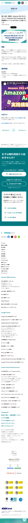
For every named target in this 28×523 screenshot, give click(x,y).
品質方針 (9, 435)
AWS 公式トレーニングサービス (8, 307)
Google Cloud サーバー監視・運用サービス (11, 319)
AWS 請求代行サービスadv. (6, 284)
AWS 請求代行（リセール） (7, 281)
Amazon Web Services (8, 277)
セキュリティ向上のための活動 (7, 429)
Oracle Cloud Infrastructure (10, 367)
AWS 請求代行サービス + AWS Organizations (10, 286)
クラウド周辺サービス (7, 420)
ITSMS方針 (3, 435)
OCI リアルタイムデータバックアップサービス (12, 394)
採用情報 (3, 255)
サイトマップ (4, 273)
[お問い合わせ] (19, 2)
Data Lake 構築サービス (7, 352)
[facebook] (8, 237)
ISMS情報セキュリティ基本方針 (7, 431)
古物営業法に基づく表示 (6, 441)
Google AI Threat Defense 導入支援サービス (12, 362)
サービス (3, 243)
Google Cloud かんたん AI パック (8, 329)
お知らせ (12, 144)
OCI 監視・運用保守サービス (8, 388)
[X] (12, 237)
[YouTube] (15, 237)
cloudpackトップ (5, 144)
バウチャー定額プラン (5, 288)
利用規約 (22, 439)
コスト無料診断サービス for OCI (8, 404)
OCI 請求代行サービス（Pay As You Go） (11, 371)
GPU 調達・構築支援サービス (7, 336)
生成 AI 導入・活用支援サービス (10, 415)
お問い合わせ (4, 270)
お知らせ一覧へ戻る (14, 130)
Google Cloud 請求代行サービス (9, 316)
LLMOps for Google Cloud (6, 331)
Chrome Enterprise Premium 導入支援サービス (13, 359)
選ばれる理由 (4, 245)
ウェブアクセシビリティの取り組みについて (10, 439)
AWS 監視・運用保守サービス (8, 291)
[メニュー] (26, 2)
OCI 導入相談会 (11, 217)
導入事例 (3, 247)
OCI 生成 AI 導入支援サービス (8, 374)
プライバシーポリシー (16, 435)
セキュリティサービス (7, 423)
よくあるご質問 (4, 268)
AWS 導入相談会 (11, 208)
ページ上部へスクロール (26, 519)
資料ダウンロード (5, 266)
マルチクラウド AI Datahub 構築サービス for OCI (11, 378)
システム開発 (5, 417)
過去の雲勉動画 (4, 123)
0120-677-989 (15, 184)
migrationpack (5, 301)
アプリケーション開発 (6, 349)
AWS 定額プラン (5, 294)
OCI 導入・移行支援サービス (8, 384)
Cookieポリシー (4, 437)
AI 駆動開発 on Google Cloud (8, 339)
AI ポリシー (11, 437)
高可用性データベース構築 (7, 346)
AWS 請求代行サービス (5, 283)
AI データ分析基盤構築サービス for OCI (9, 381)
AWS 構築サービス (5, 297)
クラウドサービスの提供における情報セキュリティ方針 (12, 433)
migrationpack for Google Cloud (9, 323)
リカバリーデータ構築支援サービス (9, 391)
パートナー (3, 258)
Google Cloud (5, 312)
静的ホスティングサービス (7, 355)
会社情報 (3, 253)
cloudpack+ (5, 412)
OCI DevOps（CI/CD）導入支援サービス (11, 400)
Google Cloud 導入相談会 (14, 213)
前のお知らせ (6, 130)
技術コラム (3, 262)
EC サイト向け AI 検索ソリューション (8, 333)
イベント (3, 251)
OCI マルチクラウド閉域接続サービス (10, 397)
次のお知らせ (21, 130)
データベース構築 (5, 343)
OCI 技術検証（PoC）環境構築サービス (10, 407)
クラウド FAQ (4, 260)
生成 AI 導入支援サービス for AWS (9, 304)
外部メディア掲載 (5, 264)
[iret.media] (19, 237)
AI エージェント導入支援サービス (8, 328)
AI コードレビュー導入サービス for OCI (9, 376)
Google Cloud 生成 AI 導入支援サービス (10, 326)
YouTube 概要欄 (18, 118)
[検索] (22, 2)
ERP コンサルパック (7, 426)
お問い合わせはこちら (15, 174)
